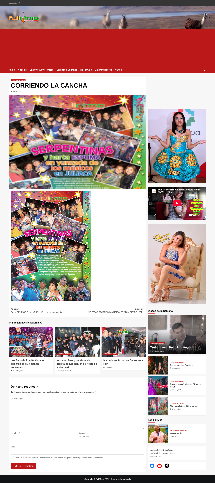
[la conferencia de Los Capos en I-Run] (124, 342)
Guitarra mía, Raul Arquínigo (170, 347)
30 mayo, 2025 (176, 390)
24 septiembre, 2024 (65, 371)
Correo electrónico (85, 434)
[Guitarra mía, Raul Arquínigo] (177, 334)
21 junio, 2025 (176, 368)
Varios (118, 70)
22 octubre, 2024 (18, 371)
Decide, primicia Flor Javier (182, 365)
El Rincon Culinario (67, 70)
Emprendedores (103, 70)
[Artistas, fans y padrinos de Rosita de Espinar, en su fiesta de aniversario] (77, 342)
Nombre (15, 433)
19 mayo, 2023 (109, 367)
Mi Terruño (86, 70)
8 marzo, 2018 (18, 92)
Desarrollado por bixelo (120, 479)
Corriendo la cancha (18, 80)
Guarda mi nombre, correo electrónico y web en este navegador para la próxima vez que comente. (58, 457)
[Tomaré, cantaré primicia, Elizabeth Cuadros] (158, 385)
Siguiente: (116, 310)
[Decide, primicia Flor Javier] (158, 365)
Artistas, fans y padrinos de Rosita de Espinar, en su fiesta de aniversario (77, 364)
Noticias (22, 70)
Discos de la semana (157, 343)
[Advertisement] (107, 48)
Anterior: (36, 310)
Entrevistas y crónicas (42, 70)
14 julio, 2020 (176, 436)
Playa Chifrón (176, 433)
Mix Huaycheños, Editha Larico (183, 406)
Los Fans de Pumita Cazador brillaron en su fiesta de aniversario (28, 364)
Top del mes (183, 430)
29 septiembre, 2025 (158, 351)
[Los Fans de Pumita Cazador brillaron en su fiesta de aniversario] (31, 342)
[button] (204, 70)
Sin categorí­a (174, 430)
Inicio (12, 70)
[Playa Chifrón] (158, 433)
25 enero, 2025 (176, 409)
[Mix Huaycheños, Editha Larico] (158, 406)
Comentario (17, 398)
